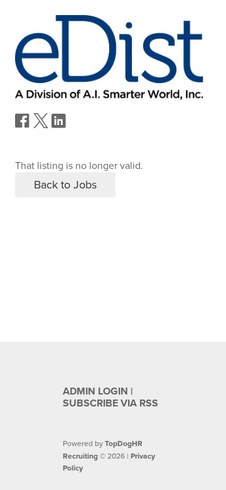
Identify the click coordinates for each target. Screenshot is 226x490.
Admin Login (95, 391)
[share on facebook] (22, 125)
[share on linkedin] (59, 125)
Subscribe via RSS (110, 403)
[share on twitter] (40, 125)
